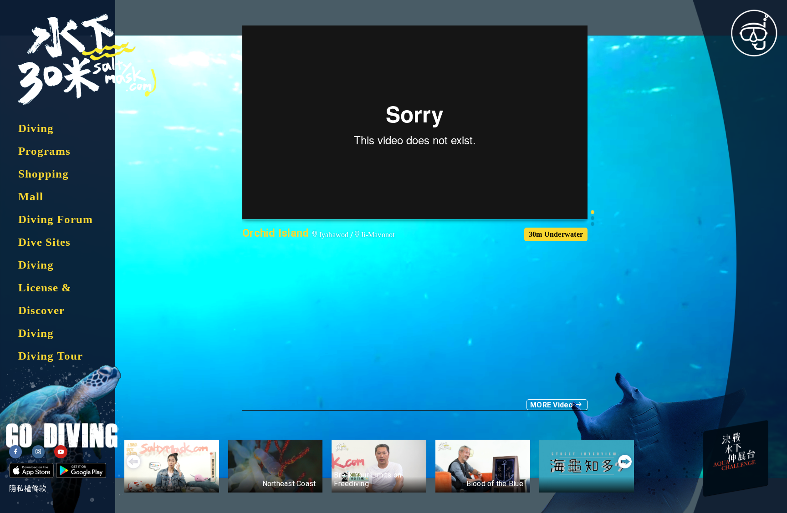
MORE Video (552, 405)
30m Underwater (556, 234)
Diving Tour (50, 356)
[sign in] (754, 32)
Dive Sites (44, 242)
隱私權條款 (27, 488)
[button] (592, 212)
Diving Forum (55, 219)
